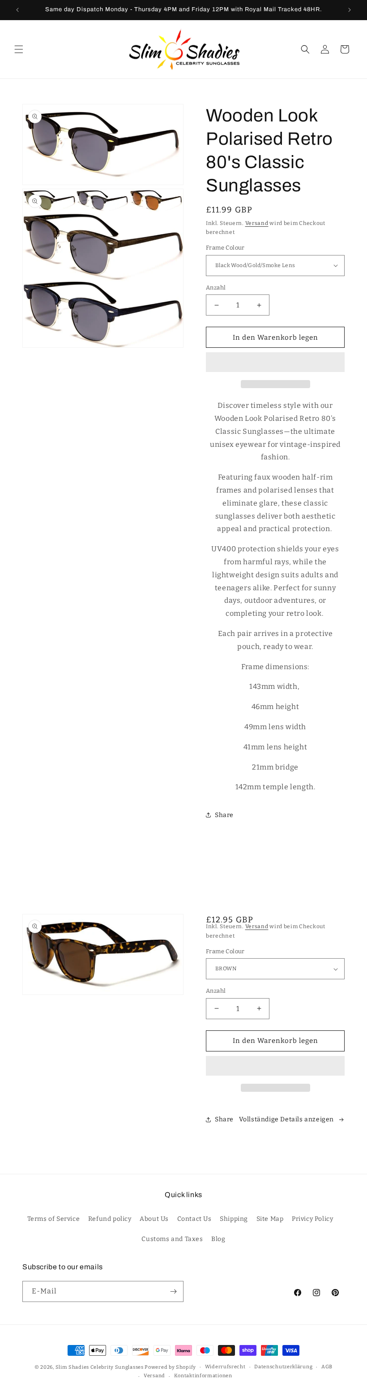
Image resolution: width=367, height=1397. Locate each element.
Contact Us (194, 1219)
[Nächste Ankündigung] (349, 10)
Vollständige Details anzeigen (286, 1119)
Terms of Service (53, 1219)
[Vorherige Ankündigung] (17, 10)
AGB (327, 1367)
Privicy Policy (312, 1219)
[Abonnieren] (173, 1291)
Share (224, 815)
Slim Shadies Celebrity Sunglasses (99, 1367)
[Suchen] (305, 49)
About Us (154, 1219)
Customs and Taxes (172, 1239)
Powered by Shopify (170, 1367)
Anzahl (216, 287)
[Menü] (19, 49)
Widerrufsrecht (225, 1367)
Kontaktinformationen (203, 1376)
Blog (218, 1239)
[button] (275, 362)
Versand (257, 223)
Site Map (270, 1219)
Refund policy (110, 1219)
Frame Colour (225, 247)
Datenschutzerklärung (283, 1367)
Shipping (234, 1219)
